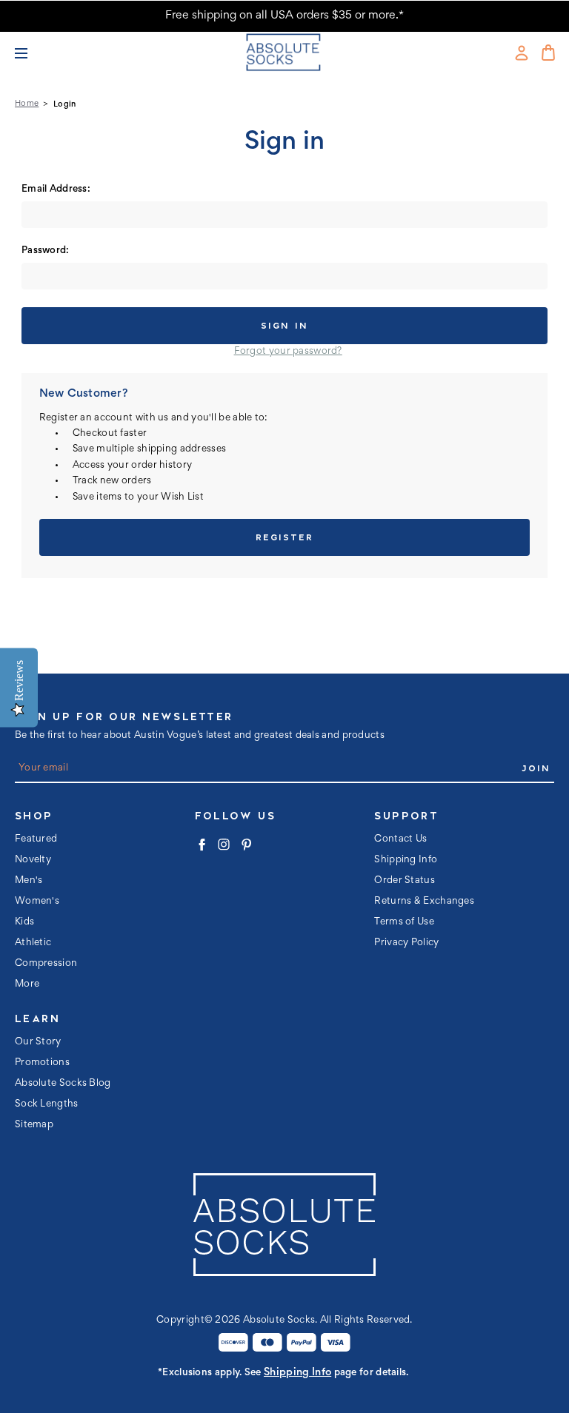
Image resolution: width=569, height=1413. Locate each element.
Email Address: (55, 189)
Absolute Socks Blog (63, 1083)
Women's (37, 901)
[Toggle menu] (29, 53)
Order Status (404, 880)
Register (284, 537)
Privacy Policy (406, 943)
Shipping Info (405, 860)
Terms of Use (404, 922)
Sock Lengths (47, 1104)
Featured (36, 839)
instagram (223, 844)
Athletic (33, 943)
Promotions (42, 1062)
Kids (24, 922)
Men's (29, 880)
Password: (45, 250)
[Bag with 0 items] (548, 52)
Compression (46, 963)
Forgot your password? (288, 351)
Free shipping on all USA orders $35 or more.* (284, 15)
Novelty (33, 860)
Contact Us (400, 839)
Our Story (38, 1042)
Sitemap (34, 1125)
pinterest (246, 844)
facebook (201, 844)
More (27, 984)
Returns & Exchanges (424, 901)
